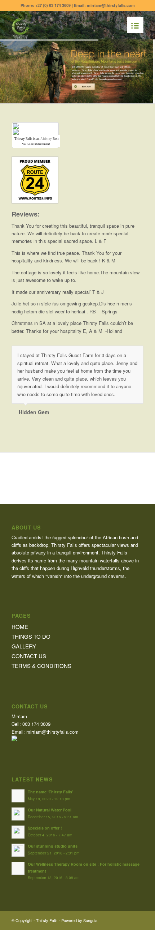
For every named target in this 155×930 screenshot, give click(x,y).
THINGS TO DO (31, 636)
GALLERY (24, 646)
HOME (20, 626)
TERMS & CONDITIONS (41, 665)
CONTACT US (29, 655)
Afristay (46, 139)
